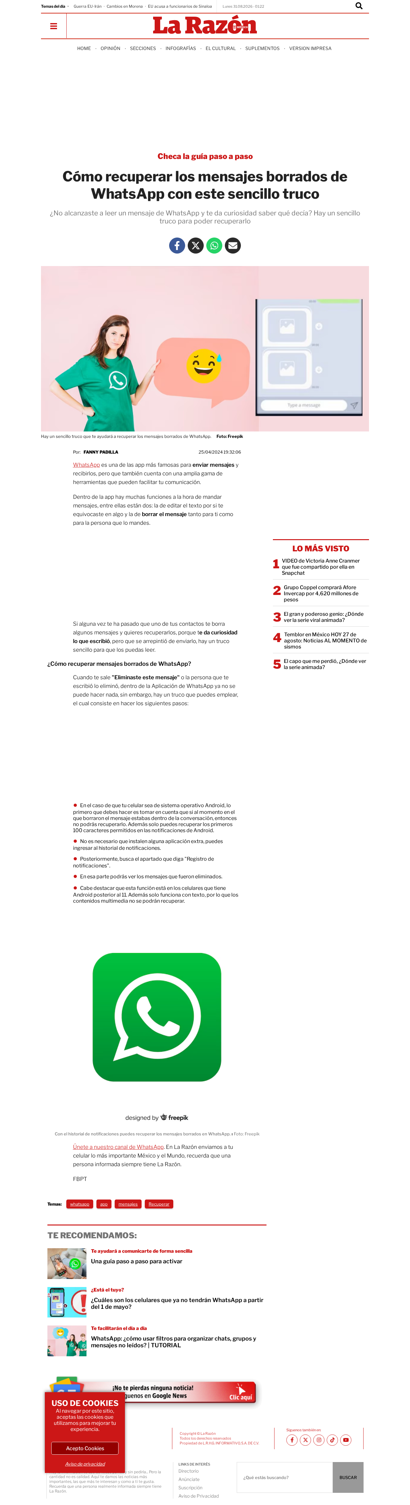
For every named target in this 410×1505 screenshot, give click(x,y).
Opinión (110, 48)
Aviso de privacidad (85, 1464)
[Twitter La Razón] (196, 246)
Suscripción (190, 1487)
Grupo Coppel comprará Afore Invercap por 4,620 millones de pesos (321, 593)
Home (84, 48)
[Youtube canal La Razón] (345, 1440)
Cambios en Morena (125, 6)
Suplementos (262, 48)
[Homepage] (205, 24)
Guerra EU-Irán (88, 6)
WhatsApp (86, 465)
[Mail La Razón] (233, 246)
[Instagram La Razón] (318, 1440)
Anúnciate (189, 1479)
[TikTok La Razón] (332, 1440)
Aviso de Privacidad (198, 1496)
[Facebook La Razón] (177, 246)
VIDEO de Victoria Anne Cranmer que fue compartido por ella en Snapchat (321, 567)
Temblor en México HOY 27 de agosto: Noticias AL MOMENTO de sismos (325, 640)
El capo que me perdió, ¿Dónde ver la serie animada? (325, 664)
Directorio (188, 1471)
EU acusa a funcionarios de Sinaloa (180, 6)
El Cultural (221, 48)
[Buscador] (359, 6)
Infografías (181, 48)
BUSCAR (348, 1477)
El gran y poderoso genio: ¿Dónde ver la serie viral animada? (324, 617)
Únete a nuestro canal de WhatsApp (118, 1147)
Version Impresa (310, 48)
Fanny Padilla (101, 452)
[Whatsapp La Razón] (214, 246)
